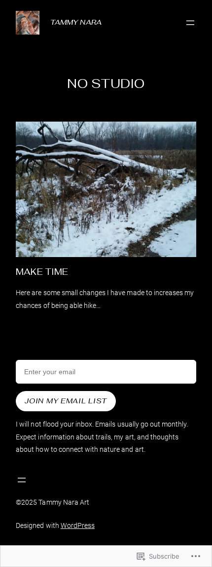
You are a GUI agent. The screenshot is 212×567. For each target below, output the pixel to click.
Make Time (42, 271)
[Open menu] (190, 23)
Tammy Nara (76, 22)
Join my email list (66, 400)
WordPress (78, 525)
